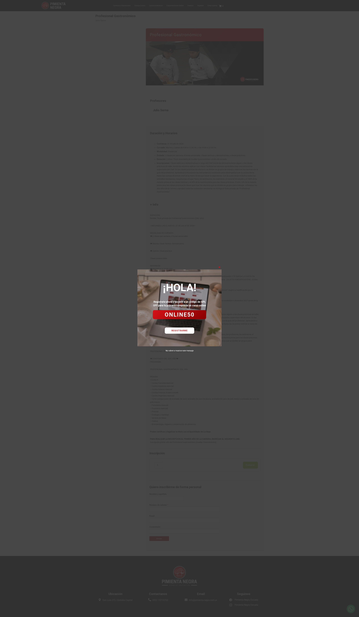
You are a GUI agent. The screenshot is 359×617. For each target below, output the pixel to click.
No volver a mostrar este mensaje (180, 351)
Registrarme (180, 330)
